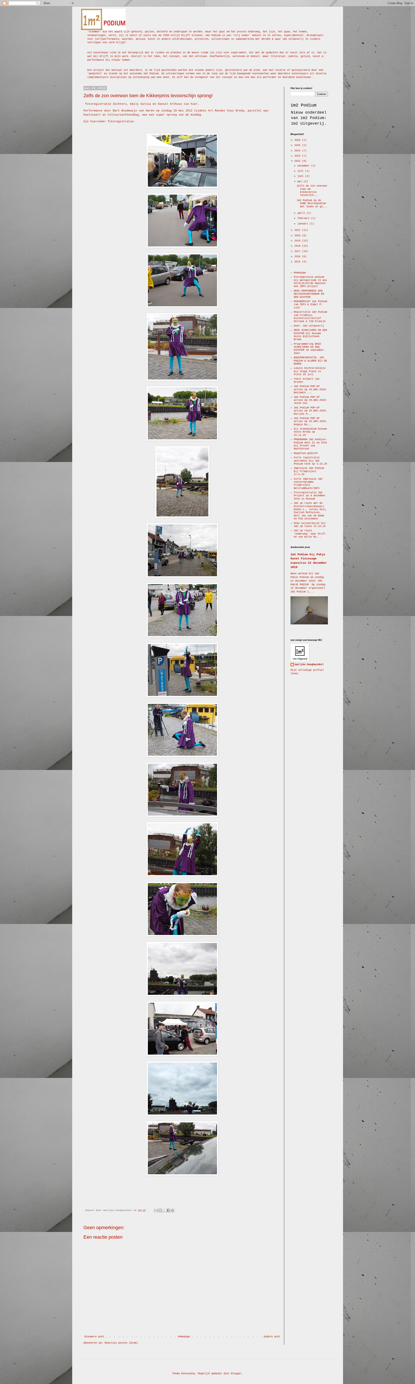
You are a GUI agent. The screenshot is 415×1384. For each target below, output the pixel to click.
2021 (298, 230)
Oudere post (272, 1336)
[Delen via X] (164, 1210)
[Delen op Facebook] (168, 1210)
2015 (298, 261)
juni (301, 176)
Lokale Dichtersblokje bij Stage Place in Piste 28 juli (310, 371)
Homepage (184, 1336)
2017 (298, 251)
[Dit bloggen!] (160, 1210)
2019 (298, 240)
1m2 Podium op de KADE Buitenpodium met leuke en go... (312, 203)
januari (303, 223)
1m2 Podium (303, 105)
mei (300, 181)
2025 (298, 145)
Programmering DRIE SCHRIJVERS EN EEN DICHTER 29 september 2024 (309, 349)
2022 (298, 161)
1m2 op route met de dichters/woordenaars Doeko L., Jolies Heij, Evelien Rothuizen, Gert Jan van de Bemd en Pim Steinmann (310, 511)
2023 (298, 155)
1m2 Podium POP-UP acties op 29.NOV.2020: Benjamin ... (310, 389)
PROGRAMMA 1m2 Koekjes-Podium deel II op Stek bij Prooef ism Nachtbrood (310, 444)
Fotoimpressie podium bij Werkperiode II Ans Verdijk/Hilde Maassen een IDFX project (310, 282)
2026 (298, 140)
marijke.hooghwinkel (309, 664)
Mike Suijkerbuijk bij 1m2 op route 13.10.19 (310, 525)
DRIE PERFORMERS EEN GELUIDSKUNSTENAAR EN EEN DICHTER (309, 294)
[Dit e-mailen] (156, 1210)
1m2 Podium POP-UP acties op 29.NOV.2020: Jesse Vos (310, 400)
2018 (298, 246)
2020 (298, 235)
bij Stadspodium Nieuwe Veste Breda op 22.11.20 (310, 432)
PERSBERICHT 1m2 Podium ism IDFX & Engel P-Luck (310, 304)
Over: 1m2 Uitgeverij (309, 325)
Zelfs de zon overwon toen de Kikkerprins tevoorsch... (312, 190)
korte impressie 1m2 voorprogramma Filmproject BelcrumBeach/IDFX (308, 484)
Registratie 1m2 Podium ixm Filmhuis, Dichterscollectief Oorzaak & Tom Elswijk (310, 317)
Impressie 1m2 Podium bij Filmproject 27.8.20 (309, 471)
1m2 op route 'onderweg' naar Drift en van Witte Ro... (310, 533)
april (301, 213)
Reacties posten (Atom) (121, 1342)
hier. (195, 104)
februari (304, 218)
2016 (298, 256)
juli (301, 171)
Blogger (236, 1373)
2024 (298, 150)
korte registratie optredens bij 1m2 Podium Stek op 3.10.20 (310, 460)
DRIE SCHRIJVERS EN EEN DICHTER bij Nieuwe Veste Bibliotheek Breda (310, 335)
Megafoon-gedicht (306, 453)
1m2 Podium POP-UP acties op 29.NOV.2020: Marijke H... (310, 411)
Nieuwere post (94, 1336)
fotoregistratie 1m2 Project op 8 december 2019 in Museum (310, 495)
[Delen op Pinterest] (172, 1210)
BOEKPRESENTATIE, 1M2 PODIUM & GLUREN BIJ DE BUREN (310, 360)
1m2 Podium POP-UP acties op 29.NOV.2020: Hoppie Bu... (310, 421)
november (304, 165)
